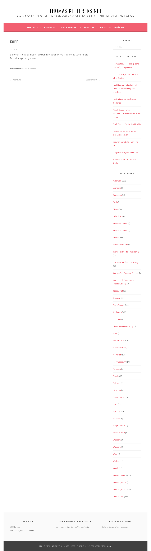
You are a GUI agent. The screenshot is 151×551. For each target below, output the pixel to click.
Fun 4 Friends (30, 69)
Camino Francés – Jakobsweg (125, 262)
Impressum (89, 27)
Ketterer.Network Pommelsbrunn (115, 527)
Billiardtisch (118, 216)
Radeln (116, 376)
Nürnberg (117, 354)
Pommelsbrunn (119, 361)
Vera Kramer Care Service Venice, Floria (72, 527)
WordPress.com (103, 546)
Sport (115, 404)
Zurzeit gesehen (120, 482)
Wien (115, 454)
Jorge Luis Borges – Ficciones (125, 152)
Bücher (116, 237)
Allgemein (117, 180)
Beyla (115, 202)
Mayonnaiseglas (69, 27)
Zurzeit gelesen (119, 475)
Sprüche (116, 411)
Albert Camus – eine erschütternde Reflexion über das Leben (127, 113)
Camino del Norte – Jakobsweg (126, 251)
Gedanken (117, 312)
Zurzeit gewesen (120, 489)
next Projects (118, 340)
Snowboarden (119, 397)
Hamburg (117, 319)
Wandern (117, 439)
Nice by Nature (119, 347)
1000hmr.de (49, 27)
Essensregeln (92, 80)
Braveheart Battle (120, 223)
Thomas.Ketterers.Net (75, 10)
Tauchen (116, 418)
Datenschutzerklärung (112, 27)
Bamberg (117, 188)
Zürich (115, 468)
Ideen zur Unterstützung (123, 326)
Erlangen (116, 298)
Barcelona (117, 195)
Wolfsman (117, 461)
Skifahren (117, 390)
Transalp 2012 (119, 432)
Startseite (32, 27)
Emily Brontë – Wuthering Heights (127, 124)
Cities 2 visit (118, 290)
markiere (17, 80)
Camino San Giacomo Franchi (125, 273)
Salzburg (116, 383)
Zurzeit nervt (118, 496)
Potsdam (117, 369)
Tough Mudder (119, 425)
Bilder (115, 209)
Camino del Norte (120, 244)
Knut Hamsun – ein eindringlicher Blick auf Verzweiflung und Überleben (127, 88)
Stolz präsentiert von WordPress (57, 546)
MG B (115, 333)
